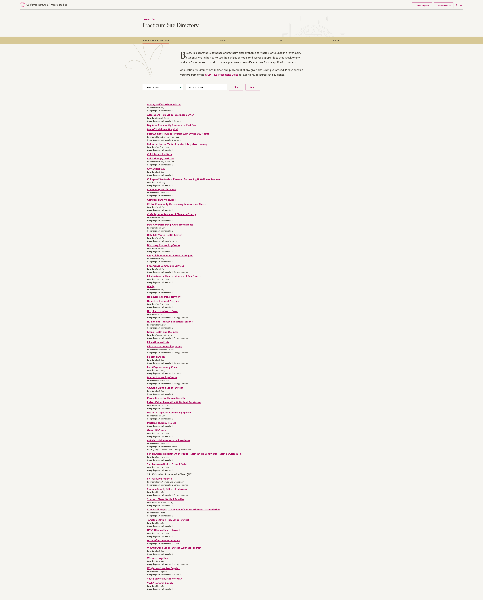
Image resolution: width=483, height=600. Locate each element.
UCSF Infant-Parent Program (163, 540)
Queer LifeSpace (156, 430)
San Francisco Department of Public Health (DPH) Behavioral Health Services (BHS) (195, 453)
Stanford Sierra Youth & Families (165, 499)
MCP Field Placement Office (221, 74)
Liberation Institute (158, 342)
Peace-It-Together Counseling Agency (169, 412)
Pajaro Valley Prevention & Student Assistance (174, 402)
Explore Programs (422, 5)
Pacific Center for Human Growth (166, 397)
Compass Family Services (161, 199)
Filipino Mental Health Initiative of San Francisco (175, 276)
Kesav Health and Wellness (162, 331)
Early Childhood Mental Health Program (170, 255)
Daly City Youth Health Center (164, 234)
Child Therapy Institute (160, 158)
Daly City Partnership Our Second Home (170, 224)
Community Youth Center (161, 189)
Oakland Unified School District (165, 387)
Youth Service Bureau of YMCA (164, 578)
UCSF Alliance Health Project (163, 530)
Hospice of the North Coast (162, 311)
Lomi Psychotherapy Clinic (162, 367)
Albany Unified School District (164, 104)
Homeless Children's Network (164, 296)
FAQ (280, 40)
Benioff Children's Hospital (162, 129)
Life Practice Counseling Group (164, 346)
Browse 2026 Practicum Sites (156, 40)
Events (223, 40)
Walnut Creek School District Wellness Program (174, 547)
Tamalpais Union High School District (168, 519)
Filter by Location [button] (152, 87)
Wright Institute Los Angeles (163, 568)
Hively (150, 286)
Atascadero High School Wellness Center (170, 114)
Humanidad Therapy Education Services (170, 321)
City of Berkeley (156, 168)
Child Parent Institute (159, 154)
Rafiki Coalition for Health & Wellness (168, 440)
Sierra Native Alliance (159, 478)
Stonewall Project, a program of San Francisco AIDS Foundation (183, 509)
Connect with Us (444, 5)
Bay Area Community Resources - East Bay (171, 125)
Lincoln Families (156, 356)
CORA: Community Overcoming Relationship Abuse (176, 204)
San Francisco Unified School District (168, 464)
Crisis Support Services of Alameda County (171, 214)
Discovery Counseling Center (163, 245)
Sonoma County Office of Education (167, 488)
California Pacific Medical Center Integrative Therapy (177, 143)
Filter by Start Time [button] (195, 87)
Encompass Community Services (165, 265)
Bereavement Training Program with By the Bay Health (178, 133)
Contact (337, 40)
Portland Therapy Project (161, 422)
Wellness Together (157, 558)
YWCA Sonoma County (160, 582)
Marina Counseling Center (162, 377)
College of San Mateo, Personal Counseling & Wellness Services (183, 179)
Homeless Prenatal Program (163, 301)
